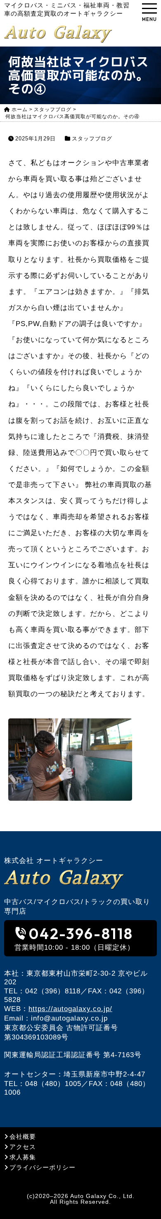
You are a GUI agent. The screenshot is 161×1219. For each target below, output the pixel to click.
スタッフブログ (92, 138)
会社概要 (22, 1136)
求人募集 (22, 1157)
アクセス (22, 1146)
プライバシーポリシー (42, 1167)
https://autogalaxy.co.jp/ (70, 1009)
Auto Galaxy (57, 32)
